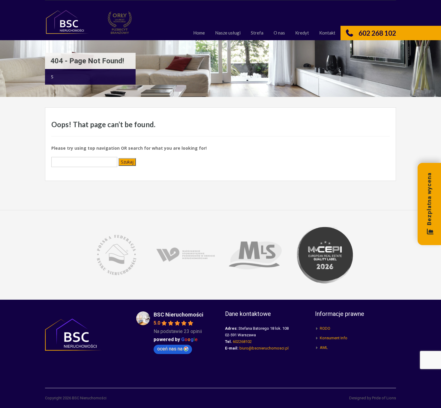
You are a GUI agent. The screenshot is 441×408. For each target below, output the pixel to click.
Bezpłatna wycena (429, 199)
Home (199, 32)
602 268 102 (377, 33)
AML (324, 347)
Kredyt (302, 32)
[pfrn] (116, 254)
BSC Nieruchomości (178, 314)
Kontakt (327, 32)
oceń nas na (169, 349)
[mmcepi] (325, 254)
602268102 (242, 341)
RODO (325, 328)
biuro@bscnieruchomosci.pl (264, 348)
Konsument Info (333, 338)
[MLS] (255, 254)
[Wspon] (185, 254)
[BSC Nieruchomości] (67, 24)
